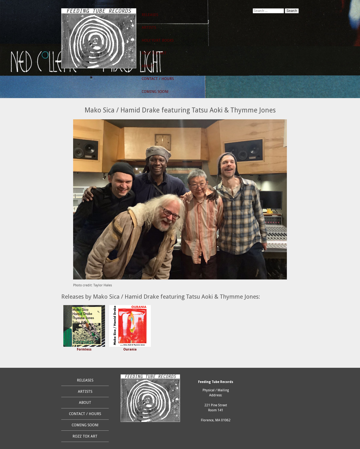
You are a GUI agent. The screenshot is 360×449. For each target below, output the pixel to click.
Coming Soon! (155, 92)
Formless (84, 349)
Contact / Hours (158, 79)
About (148, 66)
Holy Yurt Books (158, 40)
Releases (150, 15)
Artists (149, 27)
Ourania (130, 349)
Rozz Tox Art (154, 53)
